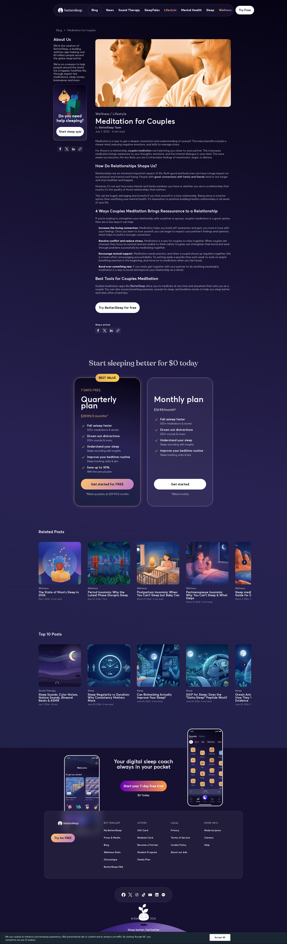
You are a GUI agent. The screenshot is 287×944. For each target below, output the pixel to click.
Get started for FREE (107, 484)
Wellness (225, 10)
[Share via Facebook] (60, 149)
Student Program (147, 852)
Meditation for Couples (81, 30)
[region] (143, 938)
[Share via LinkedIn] (73, 149)
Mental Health (191, 10)
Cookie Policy (178, 844)
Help (207, 844)
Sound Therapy (129, 10)
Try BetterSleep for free (117, 307)
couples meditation (140, 150)
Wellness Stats (112, 852)
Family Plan (143, 859)
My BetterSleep (113, 830)
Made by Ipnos (212, 830)
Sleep (210, 10)
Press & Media (112, 837)
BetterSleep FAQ (113, 866)
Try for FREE (63, 838)
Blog (95, 10)
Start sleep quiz (70, 131)
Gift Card (142, 830)
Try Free (245, 10)
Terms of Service (180, 837)
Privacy (175, 830)
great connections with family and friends (179, 176)
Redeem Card (145, 837)
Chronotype (110, 859)
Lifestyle (170, 10)
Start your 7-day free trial (143, 786)
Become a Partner (147, 844)
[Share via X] (66, 149)
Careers (209, 837)
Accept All (220, 937)
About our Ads (179, 852)
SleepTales (152, 10)
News (110, 10)
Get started (180, 484)
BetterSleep (137, 286)
